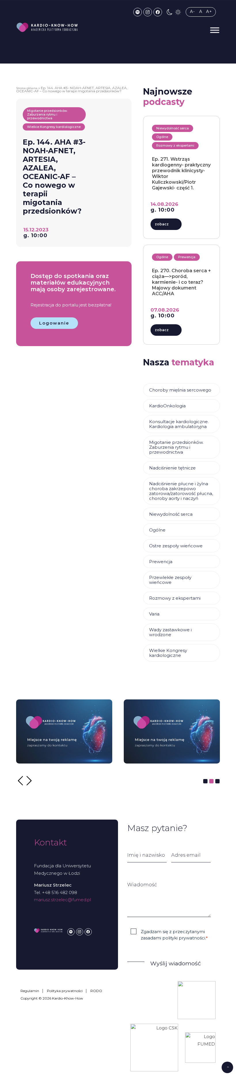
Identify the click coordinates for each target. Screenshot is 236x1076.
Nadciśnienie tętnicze (172, 468)
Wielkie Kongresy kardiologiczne (168, 653)
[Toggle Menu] (214, 30)
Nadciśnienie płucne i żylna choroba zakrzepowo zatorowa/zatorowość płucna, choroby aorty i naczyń (181, 491)
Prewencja (160, 561)
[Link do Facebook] (157, 12)
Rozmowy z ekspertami (175, 598)
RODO (96, 991)
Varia (154, 614)
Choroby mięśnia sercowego (180, 390)
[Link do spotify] (137, 12)
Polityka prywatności (65, 991)
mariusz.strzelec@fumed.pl (62, 899)
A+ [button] (209, 11)
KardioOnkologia (167, 405)
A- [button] (192, 11)
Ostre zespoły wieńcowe (176, 545)
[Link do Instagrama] (147, 12)
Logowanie (54, 323)
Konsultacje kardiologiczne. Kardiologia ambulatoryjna (179, 424)
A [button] (200, 11)
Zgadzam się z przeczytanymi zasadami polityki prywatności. (174, 934)
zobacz (162, 224)
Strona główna (26, 88)
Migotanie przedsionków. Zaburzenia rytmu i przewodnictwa (176, 447)
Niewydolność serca (171, 514)
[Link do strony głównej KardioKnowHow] (47, 27)
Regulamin (29, 991)
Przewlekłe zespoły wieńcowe (170, 580)
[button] (169, 12)
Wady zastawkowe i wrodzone (170, 632)
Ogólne (157, 530)
